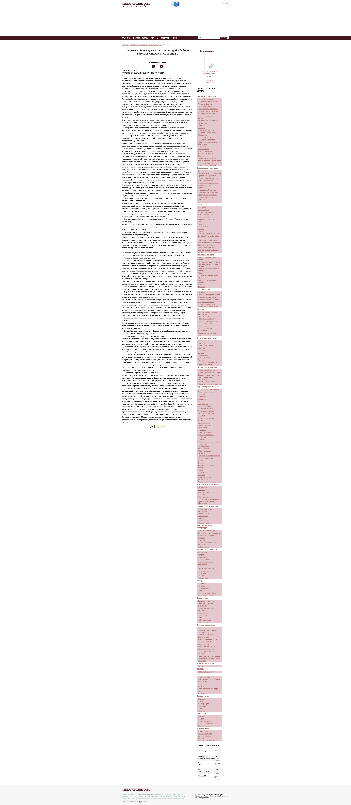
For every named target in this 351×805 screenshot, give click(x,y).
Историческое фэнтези (206, 116)
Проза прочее (203, 226)
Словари (201, 518)
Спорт (200, 618)
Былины (201, 716)
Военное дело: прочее (206, 740)
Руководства (203, 516)
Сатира (200, 591)
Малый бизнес (203, 644)
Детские (200, 309)
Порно (200, 273)
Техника (200, 669)
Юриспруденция (204, 477)
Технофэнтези (203, 149)
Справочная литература (207, 506)
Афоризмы (202, 207)
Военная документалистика (209, 533)
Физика (201, 463)
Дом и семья (202, 598)
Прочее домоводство (206, 608)
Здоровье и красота (205, 603)
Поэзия (200, 360)
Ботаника (201, 401)
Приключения (203, 289)
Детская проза (203, 316)
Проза (199, 204)
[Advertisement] (175, 22)
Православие (203, 557)
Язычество (202, 576)
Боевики (201, 171)
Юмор (199, 580)
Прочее (200, 674)
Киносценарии (203, 704)
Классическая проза (205, 214)
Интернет (201, 490)
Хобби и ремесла (204, 620)
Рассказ (201, 229)
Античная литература (206, 370)
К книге (218, 753)
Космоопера (202, 123)
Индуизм (201, 555)
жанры (136, 38)
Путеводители (203, 513)
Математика (203, 428)
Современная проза (205, 245)
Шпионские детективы (207, 202)
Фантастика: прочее (205, 153)
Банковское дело (204, 628)
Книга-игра (202, 331)
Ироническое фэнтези (206, 113)
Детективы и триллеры (207, 168)
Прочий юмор (203, 588)
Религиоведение (204, 451)
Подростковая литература (208, 689)
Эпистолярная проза (206, 247)
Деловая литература (206, 625)
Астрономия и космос (206, 392)
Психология (202, 444)
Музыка (201, 686)
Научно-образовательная (208, 386)
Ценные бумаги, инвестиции (209, 658)
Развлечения (203, 610)
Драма (200, 701)
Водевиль (201, 699)
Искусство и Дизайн (206, 535)
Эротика (201, 284)
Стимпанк (202, 146)
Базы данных (203, 487)
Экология (201, 475)
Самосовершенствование (207, 568)
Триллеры (202, 199)
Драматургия (203, 350)
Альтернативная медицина (208, 389)
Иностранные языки (206, 418)
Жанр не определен (205, 663)
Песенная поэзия (204, 358)
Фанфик (201, 693)
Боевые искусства (205, 734)
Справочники (203, 520)
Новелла (201, 222)
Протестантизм (204, 559)
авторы (154, 38)
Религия (201, 566)
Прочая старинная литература (209, 384)
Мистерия (202, 706)
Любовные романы (205, 255)
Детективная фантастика (208, 109)
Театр (200, 691)
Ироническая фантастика (208, 111)
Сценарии (201, 708)
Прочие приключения (206, 304)
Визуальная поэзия (205, 346)
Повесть (201, 224)
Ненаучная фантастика (207, 133)
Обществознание (204, 432)
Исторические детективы (208, 178)
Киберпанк (202, 118)
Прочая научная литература (209, 442)
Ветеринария (203, 404)
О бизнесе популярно (206, 649)
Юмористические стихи (207, 595)
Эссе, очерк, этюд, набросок (208, 250)
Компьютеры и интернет (208, 484)
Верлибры (202, 343)
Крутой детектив (204, 185)
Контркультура (204, 217)
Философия (202, 468)
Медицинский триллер (207, 190)
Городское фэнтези (205, 104)
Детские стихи (203, 326)
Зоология (201, 416)
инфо (174, 38)
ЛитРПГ (201, 125)
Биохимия (202, 399)
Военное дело (203, 728)
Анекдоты (202, 583)
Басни (200, 341)
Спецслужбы (203, 731)
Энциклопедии (203, 523)
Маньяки (201, 188)
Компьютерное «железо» (207, 492)
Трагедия (201, 711)
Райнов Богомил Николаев (209, 81)
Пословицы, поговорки (206, 723)
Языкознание (203, 479)
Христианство (203, 571)
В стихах (201, 348)
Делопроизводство (205, 637)
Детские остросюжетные (207, 321)
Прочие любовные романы (208, 275)
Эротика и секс (203, 622)
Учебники (202, 460)
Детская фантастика (206, 319)
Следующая (160, 427)
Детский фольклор (205, 328)
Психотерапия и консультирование (205, 448)
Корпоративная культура (207, 639)
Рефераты (202, 453)
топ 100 (145, 38)
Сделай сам (202, 615)
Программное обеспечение (208, 499)
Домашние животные (206, 601)
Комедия (201, 586)
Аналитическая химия (207, 482)
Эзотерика (202, 573)
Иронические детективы (207, 176)
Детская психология (206, 413)
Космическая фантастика (208, 121)
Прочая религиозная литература (206, 563)
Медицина (202, 430)
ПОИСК (223, 38)
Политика (201, 439)
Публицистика (203, 547)
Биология (201, 394)
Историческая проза (206, 212)
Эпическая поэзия (205, 365)
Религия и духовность (207, 549)
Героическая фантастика (207, 102)
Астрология (202, 552)
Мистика (201, 128)
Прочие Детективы (205, 197)
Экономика (202, 661)
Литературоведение (205, 425)
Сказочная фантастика (207, 140)
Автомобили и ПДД (205, 672)
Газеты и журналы (205, 677)
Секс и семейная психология (209, 456)
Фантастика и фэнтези (206, 96)
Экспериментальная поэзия (208, 362)
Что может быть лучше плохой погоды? (209, 73)
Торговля (201, 654)
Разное (200, 666)
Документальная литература (204, 526)
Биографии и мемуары (207, 531)
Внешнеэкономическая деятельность (207, 631)
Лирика (201, 353)
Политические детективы (208, 192)
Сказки (200, 335)
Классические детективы (208, 180)
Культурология (204, 423)
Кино (200, 684)
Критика (201, 538)
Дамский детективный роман (209, 173)
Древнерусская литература (208, 375)
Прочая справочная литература (205, 510)
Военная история (204, 406)
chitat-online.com (136, 3)
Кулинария (202, 606)
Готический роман (205, 106)
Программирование (205, 497)
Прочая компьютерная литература (206, 503)
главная (126, 38)
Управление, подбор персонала (209, 656)
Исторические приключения (209, 295)
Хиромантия (203, 578)
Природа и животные (206, 302)
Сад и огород (203, 613)
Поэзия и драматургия (207, 338)
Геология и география (206, 409)
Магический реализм (206, 219)
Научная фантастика (206, 130)
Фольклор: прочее (204, 726)
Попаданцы (202, 135)
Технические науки (205, 458)
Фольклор (201, 713)
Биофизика (202, 397)
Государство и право (206, 411)
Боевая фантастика (205, 99)
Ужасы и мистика (205, 151)
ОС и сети (201, 494)
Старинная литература (207, 367)
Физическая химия (205, 465)
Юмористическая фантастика (209, 161)
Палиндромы (203, 355)
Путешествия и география (208, 306)
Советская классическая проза (209, 243)
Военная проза (203, 210)
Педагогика (202, 437)
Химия (200, 470)
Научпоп (201, 540)
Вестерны (201, 292)
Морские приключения (207, 297)
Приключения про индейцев (209, 299)
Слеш (200, 278)
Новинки (165, 38)
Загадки (201, 719)
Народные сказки (204, 721)
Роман (200, 231)
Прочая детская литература (208, 333)
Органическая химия (206, 435)
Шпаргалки (202, 472)
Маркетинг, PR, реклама (207, 646)
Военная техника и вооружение (205, 737)
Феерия (201, 252)
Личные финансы (205, 642)
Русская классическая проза (209, 234)
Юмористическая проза (207, 593)
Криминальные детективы (208, 183)
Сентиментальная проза (207, 240)
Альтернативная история (208, 165)
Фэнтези (201, 156)
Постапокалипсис (205, 137)
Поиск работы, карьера (206, 651)
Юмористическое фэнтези (208, 163)
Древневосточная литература (209, 373)
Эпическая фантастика (207, 158)
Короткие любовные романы (209, 262)
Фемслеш (201, 287)
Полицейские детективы (207, 195)
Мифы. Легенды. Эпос (206, 382)
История (201, 420)
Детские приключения (206, 323)
